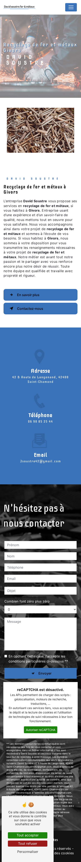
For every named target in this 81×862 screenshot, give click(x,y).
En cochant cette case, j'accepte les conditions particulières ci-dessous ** (38, 658)
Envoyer (45, 673)
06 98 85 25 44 (40, 421)
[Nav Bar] (71, 7)
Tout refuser (27, 843)
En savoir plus (28, 295)
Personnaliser (27, 852)
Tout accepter (28, 835)
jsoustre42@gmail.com (40, 461)
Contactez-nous (30, 308)
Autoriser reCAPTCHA (40, 730)
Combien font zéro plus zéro (27, 601)
